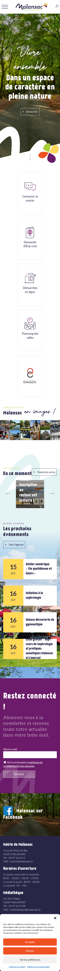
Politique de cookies (17, 967)
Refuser (30, 951)
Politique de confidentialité (38, 967)
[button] (55, 918)
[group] (30, 494)
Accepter (30, 942)
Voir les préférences (30, 959)
